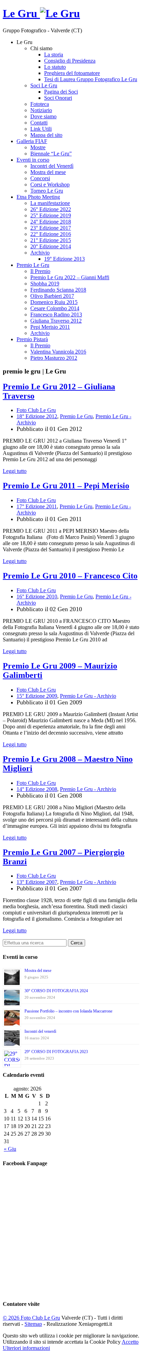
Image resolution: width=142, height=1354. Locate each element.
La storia (53, 54)
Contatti (39, 123)
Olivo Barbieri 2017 (52, 296)
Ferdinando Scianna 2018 (58, 290)
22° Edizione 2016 (50, 234)
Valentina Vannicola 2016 (58, 352)
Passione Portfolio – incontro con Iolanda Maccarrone (68, 1011)
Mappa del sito (46, 135)
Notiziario (41, 110)
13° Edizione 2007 (37, 882)
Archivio (40, 253)
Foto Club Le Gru (36, 410)
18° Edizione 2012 (37, 416)
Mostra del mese (48, 172)
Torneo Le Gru (46, 191)
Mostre (37, 147)
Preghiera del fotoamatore (72, 73)
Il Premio (40, 271)
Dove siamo (43, 116)
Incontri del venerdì (40, 1031)
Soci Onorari (58, 98)
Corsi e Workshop (50, 184)
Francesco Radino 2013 (56, 314)
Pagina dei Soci (61, 92)
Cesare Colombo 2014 (54, 308)
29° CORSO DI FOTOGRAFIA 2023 (56, 1051)
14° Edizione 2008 (37, 789)
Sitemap (33, 1324)
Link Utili (41, 129)
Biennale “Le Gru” (51, 153)
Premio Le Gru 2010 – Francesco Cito (70, 575)
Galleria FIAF (32, 141)
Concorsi (40, 178)
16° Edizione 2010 (37, 596)
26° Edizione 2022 (50, 209)
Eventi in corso (33, 160)
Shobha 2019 (44, 283)
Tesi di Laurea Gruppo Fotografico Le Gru (90, 79)
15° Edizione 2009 (37, 696)
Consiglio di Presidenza (69, 61)
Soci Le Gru (43, 85)
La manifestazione (50, 203)
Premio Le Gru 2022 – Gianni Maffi (69, 277)
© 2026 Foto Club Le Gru (31, 1318)
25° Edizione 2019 (50, 215)
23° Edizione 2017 (50, 228)
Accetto (130, 1342)
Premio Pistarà (32, 339)
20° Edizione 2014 (50, 246)
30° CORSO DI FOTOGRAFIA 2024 (56, 990)
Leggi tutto (15, 471)
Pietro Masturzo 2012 (53, 358)
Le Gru (21, 13)
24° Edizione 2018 (50, 222)
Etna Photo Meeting (38, 197)
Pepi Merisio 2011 (50, 327)
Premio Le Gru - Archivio (88, 696)
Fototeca (39, 104)
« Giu (10, 1149)
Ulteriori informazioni (26, 1348)
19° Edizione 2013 (64, 259)
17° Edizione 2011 (37, 506)
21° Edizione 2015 (50, 240)
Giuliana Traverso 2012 (56, 321)
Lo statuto (55, 67)
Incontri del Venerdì (51, 166)
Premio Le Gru (33, 265)
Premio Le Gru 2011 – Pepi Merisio (66, 485)
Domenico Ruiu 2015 (54, 302)
